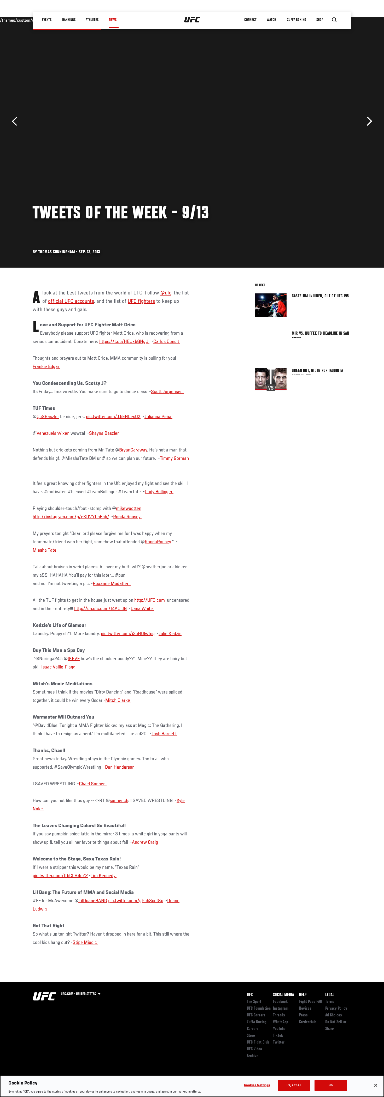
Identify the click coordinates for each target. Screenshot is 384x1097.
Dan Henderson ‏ (120, 767)
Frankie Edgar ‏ (46, 366)
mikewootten (128, 508)
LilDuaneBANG (92, 900)
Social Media (283, 995)
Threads (279, 1015)
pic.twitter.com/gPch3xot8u (135, 900)
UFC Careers (256, 1015)
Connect (251, 20)
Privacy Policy (336, 1008)
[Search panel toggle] (334, 20)
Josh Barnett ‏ (164, 734)
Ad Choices (333, 1015)
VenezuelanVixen (53, 433)
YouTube (279, 1029)
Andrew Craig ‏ (145, 842)
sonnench (119, 800)
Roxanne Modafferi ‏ (112, 583)
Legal (329, 995)
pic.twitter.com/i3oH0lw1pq (128, 633)
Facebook (280, 1001)
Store (251, 1035)
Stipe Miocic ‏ (85, 942)
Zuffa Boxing (296, 20)
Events (47, 20)
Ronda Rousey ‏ (127, 517)
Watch (271, 20)
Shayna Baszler (104, 433)
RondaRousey (158, 542)
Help (302, 995)
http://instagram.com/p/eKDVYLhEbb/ (71, 517)
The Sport (254, 1001)
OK (331, 1085)
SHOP (320, 20)
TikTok (278, 1035)
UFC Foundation (259, 1008)
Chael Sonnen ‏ (93, 784)
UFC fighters (141, 301)
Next (367, 121)
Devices (305, 1008)
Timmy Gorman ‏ (174, 458)
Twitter (278, 1042)
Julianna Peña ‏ (158, 416)
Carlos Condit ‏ (166, 341)
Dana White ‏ (142, 608)
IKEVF (74, 658)
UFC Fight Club (258, 1042)
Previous (16, 121)
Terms (329, 1001)
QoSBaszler (48, 416)
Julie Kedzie (170, 633)
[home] (192, 20)
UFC (250, 995)
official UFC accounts (71, 301)
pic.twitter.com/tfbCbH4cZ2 (60, 875)
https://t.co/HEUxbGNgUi (124, 341)
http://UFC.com (149, 600)
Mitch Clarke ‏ (118, 700)
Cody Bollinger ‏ (159, 492)
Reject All (294, 1085)
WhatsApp (280, 1022)
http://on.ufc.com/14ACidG (100, 608)
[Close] (375, 1085)
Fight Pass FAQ (310, 1001)
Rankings (69, 20)
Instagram (280, 1008)
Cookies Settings (257, 1085)
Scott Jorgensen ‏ (167, 391)
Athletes (92, 20)
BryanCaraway (133, 450)
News (113, 20)
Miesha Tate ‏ (45, 550)
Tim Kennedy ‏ (104, 875)
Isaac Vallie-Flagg (58, 667)
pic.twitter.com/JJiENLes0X (113, 416)
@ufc (165, 293)
